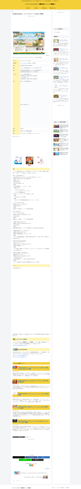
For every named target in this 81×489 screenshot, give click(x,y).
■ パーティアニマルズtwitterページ (20, 356)
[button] (37, 460)
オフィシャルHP (24, 63)
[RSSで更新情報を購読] (32, 465)
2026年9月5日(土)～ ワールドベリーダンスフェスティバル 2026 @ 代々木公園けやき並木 (63, 49)
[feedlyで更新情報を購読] (30, 465)
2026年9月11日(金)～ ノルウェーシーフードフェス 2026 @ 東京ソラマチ (63, 68)
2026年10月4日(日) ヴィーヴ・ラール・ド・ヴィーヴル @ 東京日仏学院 (63, 86)
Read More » (65, 46)
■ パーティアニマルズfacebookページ (20, 355)
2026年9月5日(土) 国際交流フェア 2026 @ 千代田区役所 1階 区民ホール (63, 41)
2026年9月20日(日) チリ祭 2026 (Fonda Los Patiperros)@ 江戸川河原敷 (63, 59)
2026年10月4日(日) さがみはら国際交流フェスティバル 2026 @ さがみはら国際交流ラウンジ (63, 77)
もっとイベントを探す (21, 339)
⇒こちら (22, 183)
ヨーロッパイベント (20, 57)
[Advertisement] (31, 23)
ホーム (13, 57)
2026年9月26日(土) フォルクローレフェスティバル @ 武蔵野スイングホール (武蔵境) (63, 96)
